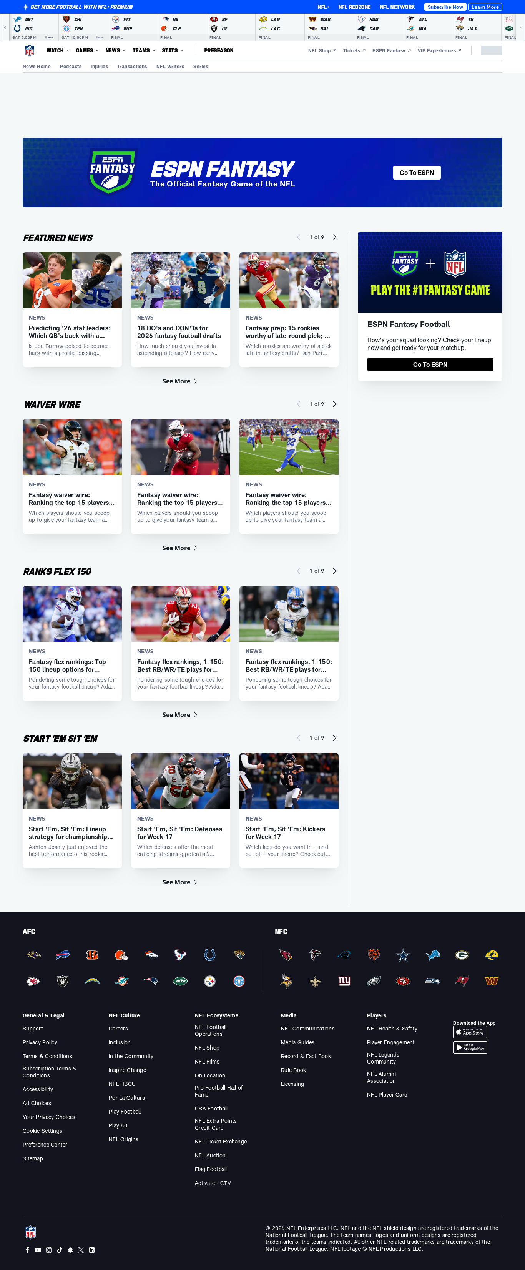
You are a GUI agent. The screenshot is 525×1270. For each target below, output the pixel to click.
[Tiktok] (59, 1250)
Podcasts (70, 66)
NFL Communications (308, 1028)
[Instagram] (48, 1250)
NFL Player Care (387, 1094)
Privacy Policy (40, 1042)
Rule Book (293, 1070)
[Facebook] (27, 1250)
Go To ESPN (417, 172)
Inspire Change (127, 1070)
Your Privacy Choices (49, 1117)
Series (200, 66)
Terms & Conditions (47, 1056)
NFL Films (207, 1061)
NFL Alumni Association (381, 1077)
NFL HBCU (122, 1083)
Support (33, 1028)
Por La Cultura (127, 1097)
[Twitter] (81, 1250)
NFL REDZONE (355, 7)
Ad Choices (37, 1103)
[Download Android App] (470, 1047)
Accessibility (38, 1089)
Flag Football (211, 1169)
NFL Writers (170, 66)
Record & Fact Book (306, 1056)
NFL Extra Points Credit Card (216, 1124)
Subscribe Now (445, 7)
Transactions (132, 66)
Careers (118, 1028)
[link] (430, 364)
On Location (210, 1075)
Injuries (99, 66)
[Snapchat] (70, 1250)
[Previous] (4, 27)
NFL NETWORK (397, 7)
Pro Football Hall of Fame (219, 1091)
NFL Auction (210, 1155)
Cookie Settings (42, 1130)
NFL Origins (123, 1139)
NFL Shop (207, 1047)
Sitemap (33, 1158)
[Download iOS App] (470, 1032)
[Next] (520, 27)
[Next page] (334, 237)
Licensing (292, 1083)
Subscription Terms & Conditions (50, 1072)
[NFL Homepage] (30, 50)
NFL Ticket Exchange (221, 1141)
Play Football (125, 1111)
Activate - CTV (213, 1183)
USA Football (211, 1108)
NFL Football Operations (210, 1030)
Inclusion (120, 1042)
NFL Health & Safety (392, 1028)
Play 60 (118, 1125)
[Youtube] (38, 1250)
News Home (37, 66)
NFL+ (323, 7)
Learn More (485, 7)
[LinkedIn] (91, 1250)
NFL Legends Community (383, 1058)
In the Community (131, 1056)
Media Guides (297, 1042)
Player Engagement (391, 1042)
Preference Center (45, 1144)
